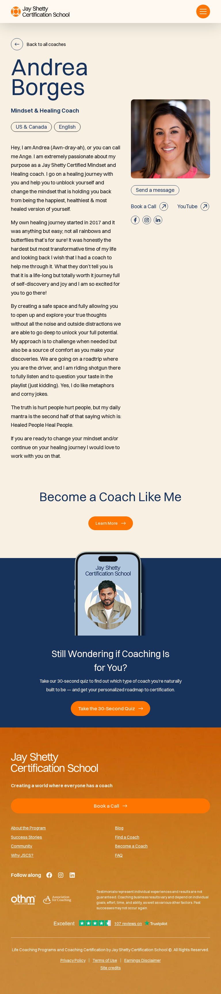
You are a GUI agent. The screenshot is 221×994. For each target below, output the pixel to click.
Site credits (110, 967)
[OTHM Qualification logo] (23, 900)
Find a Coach (127, 837)
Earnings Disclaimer (142, 960)
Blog (119, 827)
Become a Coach (131, 846)
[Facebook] (49, 875)
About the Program (28, 827)
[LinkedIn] (72, 875)
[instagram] (146, 220)
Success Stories (26, 837)
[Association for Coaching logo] (57, 900)
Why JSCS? (22, 855)
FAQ (119, 855)
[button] (203, 11)
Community (21, 846)
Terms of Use (105, 960)
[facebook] (135, 220)
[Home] (110, 762)
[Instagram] (60, 875)
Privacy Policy (72, 960)
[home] (40, 11)
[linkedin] (158, 220)
